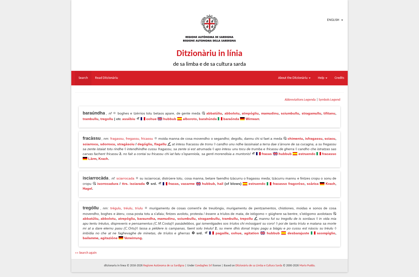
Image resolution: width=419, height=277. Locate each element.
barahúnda (208, 119)
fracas (267, 154)
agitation (251, 233)
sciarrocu (90, 144)
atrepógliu (250, 113)
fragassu (117, 138)
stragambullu (209, 218)
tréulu (128, 208)
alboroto (190, 119)
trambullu (90, 119)
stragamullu (311, 113)
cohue (151, 119)
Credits (339, 78)
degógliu (144, 144)
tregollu (106, 119)
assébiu (128, 119)
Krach (103, 159)
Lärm (92, 159)
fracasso (329, 154)
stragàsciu (126, 144)
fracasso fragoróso (289, 184)
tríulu (139, 208)
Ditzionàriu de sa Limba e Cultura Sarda (258, 265)
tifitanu (329, 113)
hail (220, 184)
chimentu (295, 138)
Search (83, 78)
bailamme (90, 238)
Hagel (87, 188)
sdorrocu (107, 144)
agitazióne (109, 238)
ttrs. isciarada (133, 184)
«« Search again (86, 253)
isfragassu (313, 138)
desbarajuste (298, 233)
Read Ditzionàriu (106, 78)
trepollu (246, 218)
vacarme (188, 184)
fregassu (132, 138)
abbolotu (232, 113)
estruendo (306, 154)
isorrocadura (107, 184)
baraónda (231, 119)
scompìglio (326, 233)
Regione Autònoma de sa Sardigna (163, 265)
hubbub (169, 119)
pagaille (222, 233)
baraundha (146, 218)
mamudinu (270, 113)
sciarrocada (125, 178)
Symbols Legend (329, 100)
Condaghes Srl (203, 265)
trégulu (115, 208)
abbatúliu (214, 113)
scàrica (313, 184)
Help (321, 78)
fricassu (147, 138)
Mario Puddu (306, 265)
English (333, 20)
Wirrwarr (252, 119)
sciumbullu (290, 113)
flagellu (160, 144)
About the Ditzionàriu (293, 78)
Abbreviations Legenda (300, 100)
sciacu (329, 138)
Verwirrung (133, 238)
